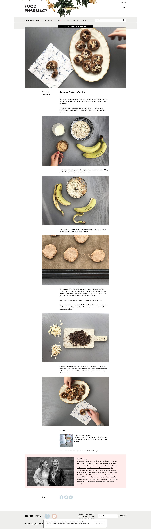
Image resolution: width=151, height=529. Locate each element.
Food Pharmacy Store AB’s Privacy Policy (38, 524)
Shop (85, 20)
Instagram (96, 451)
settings (49, 525)
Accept (99, 523)
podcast (79, 484)
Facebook (87, 451)
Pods (58, 20)
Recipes (66, 20)
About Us (76, 20)
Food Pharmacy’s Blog (32, 20)
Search (123, 20)
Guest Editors (47, 20)
